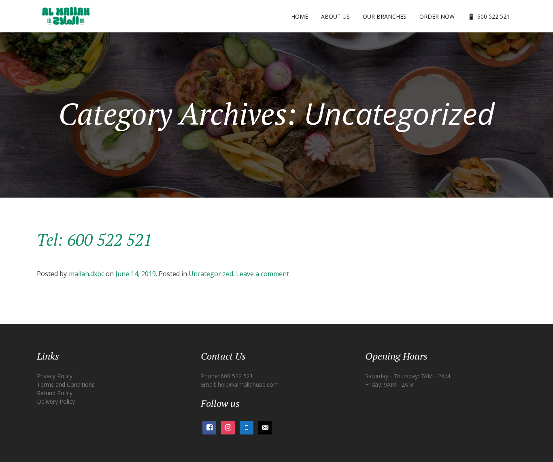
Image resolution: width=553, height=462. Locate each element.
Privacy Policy (54, 376)
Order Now (437, 16)
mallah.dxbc (86, 273)
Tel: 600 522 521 (94, 239)
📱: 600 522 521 (489, 16)
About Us (335, 16)
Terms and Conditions (66, 384)
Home (299, 16)
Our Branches (384, 16)
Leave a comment (262, 273)
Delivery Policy (56, 401)
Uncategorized (211, 273)
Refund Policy (54, 393)
